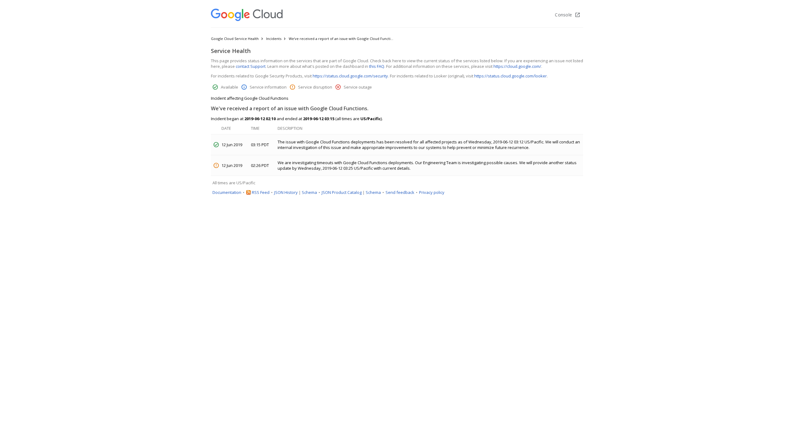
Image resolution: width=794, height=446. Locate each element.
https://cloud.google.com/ (517, 66)
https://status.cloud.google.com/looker (510, 76)
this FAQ (376, 66)
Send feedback (400, 192)
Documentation (226, 192)
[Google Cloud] (247, 15)
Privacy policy (431, 192)
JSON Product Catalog (342, 192)
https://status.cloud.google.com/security (350, 76)
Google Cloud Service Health (235, 38)
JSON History (286, 192)
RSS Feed (261, 192)
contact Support (250, 66)
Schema (309, 192)
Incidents (273, 38)
